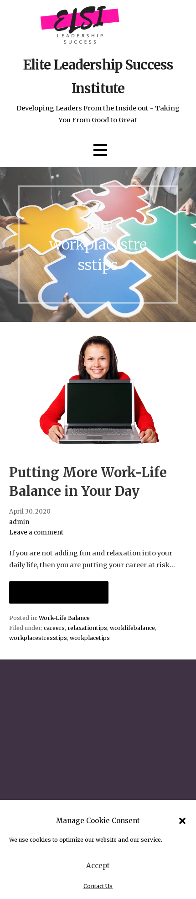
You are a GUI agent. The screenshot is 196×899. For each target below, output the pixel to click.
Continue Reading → (59, 592)
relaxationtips (87, 627)
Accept (98, 865)
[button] (182, 820)
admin (19, 522)
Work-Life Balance (64, 617)
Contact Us (98, 886)
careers (54, 627)
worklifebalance (132, 627)
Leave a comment (36, 532)
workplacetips (90, 637)
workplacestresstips (38, 637)
